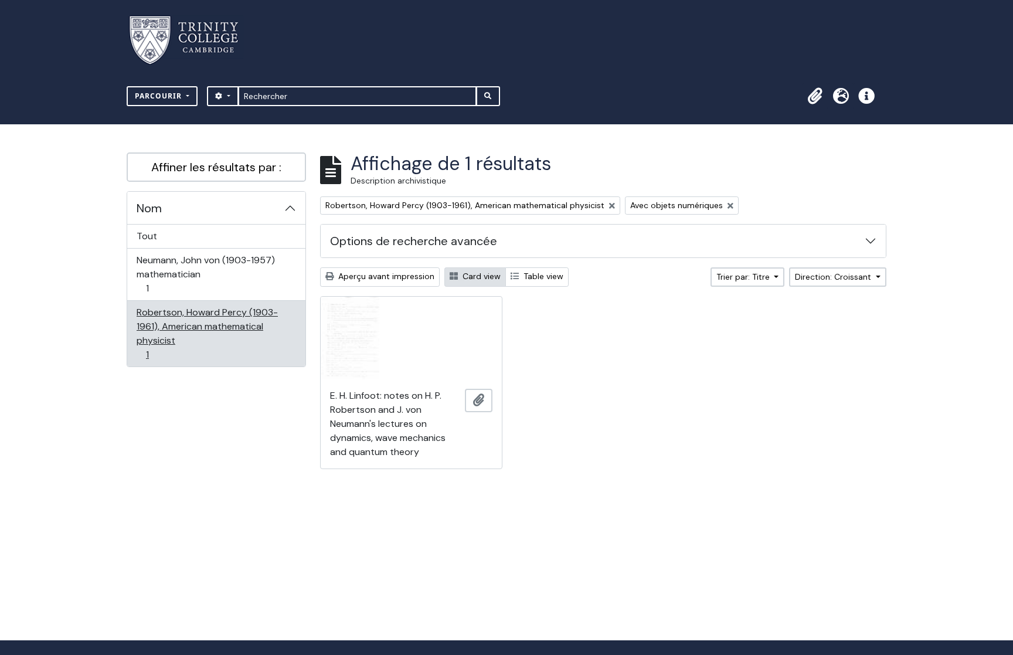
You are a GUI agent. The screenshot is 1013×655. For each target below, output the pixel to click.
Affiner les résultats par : (216, 167)
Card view (480, 276)
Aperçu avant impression (385, 276)
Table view (542, 276)
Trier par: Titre (744, 276)
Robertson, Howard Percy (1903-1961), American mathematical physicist (207, 333)
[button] (815, 96)
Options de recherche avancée (413, 241)
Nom (149, 208)
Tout (147, 236)
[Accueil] (191, 40)
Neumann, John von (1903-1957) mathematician (205, 273)
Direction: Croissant (834, 276)
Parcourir (159, 96)
